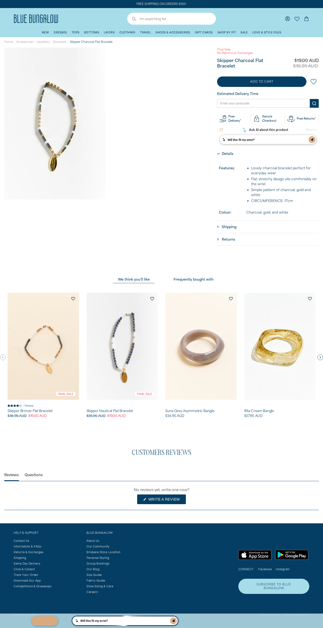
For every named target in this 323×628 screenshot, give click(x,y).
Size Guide (94, 574)
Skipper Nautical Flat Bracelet (110, 411)
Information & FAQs (27, 546)
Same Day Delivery (27, 563)
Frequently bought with (194, 279)
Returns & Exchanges (29, 552)
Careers (92, 591)
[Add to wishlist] (73, 298)
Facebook (265, 569)
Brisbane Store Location (104, 552)
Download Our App (27, 580)
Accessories (24, 42)
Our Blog (93, 569)
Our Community (98, 546)
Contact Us (21, 540)
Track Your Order (26, 574)
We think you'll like (134, 279)
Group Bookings (98, 563)
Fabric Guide (96, 580)
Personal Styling (98, 557)
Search (131, 19)
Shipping (20, 557)
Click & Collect (24, 569)
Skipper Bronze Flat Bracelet (30, 411)
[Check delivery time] (314, 103)
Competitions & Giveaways (32, 586)
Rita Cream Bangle (259, 411)
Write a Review (166, 500)
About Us (93, 540)
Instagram (283, 569)
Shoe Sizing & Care (100, 586)
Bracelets (59, 42)
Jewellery (43, 42)
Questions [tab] (34, 474)
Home (8, 42)
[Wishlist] (297, 19)
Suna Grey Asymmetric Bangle (189, 411)
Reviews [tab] (11, 474)
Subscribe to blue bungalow (274, 586)
